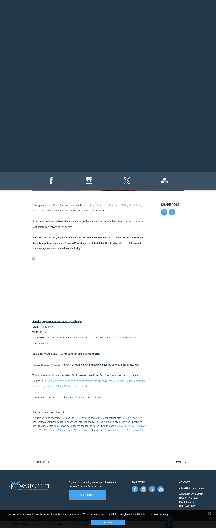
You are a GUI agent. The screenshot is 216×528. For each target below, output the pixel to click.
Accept (108, 522)
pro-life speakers (132, 418)
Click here (142, 514)
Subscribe (87, 495)
